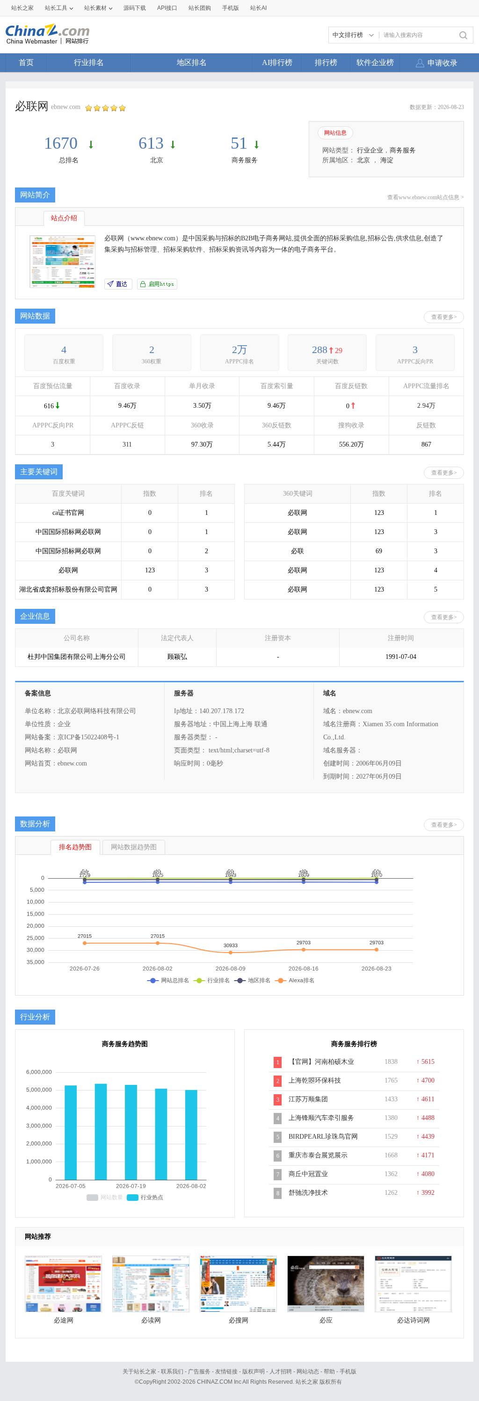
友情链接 (226, 1371)
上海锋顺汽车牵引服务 (321, 1117)
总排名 (69, 160)
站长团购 (200, 8)
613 (151, 143)
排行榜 (326, 62)
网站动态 (308, 1371)
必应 (326, 1320)
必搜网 (238, 1320)
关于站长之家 (139, 1371)
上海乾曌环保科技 (315, 1080)
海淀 (386, 160)
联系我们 (172, 1371)
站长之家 (22, 8)
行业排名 (89, 62)
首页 (26, 62)
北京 (156, 160)
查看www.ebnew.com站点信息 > (425, 197)
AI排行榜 (277, 62)
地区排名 (192, 62)
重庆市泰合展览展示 (318, 1155)
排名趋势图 (75, 847)
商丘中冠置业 (308, 1173)
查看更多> (444, 317)
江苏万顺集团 (308, 1099)
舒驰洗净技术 (308, 1192)
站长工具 (56, 8)
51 (239, 143)
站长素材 (95, 8)
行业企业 (370, 150)
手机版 (348, 1371)
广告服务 (199, 1371)
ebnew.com (65, 106)
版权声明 (253, 1371)
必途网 (63, 1320)
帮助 (329, 1371)
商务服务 (245, 160)
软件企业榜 (375, 62)
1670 (63, 143)
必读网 (151, 1320)
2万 (239, 349)
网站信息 (335, 133)
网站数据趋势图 (134, 847)
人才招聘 (280, 1371)
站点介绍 (64, 218)
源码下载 (134, 8)
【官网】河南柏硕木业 (321, 1061)
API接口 (167, 8)
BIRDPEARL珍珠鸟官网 (323, 1136)
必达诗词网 (413, 1320)
